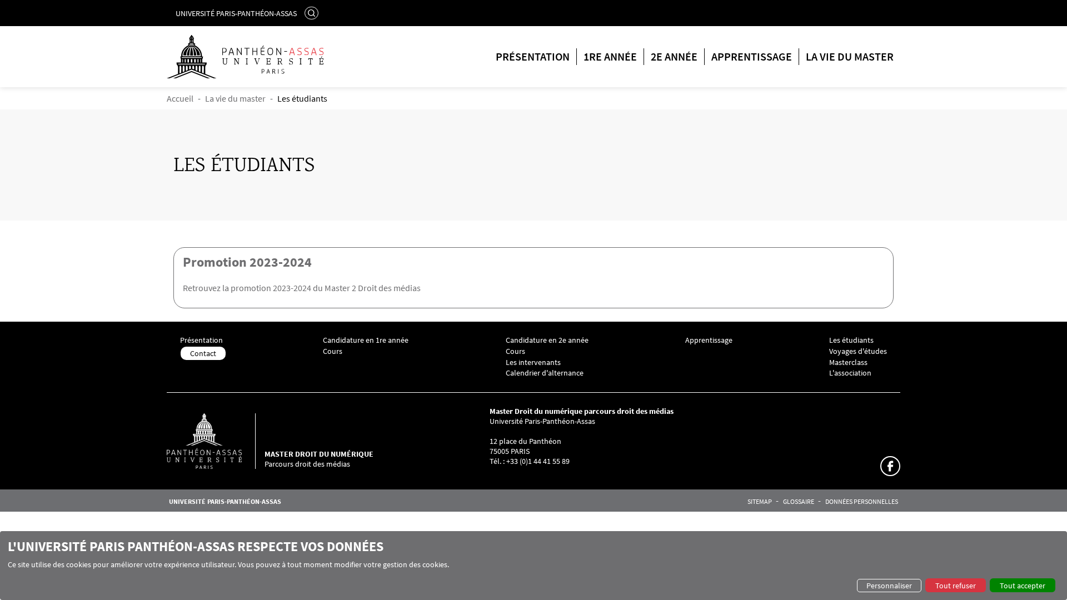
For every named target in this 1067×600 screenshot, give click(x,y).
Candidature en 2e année (547, 340)
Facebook (890, 466)
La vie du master (850, 56)
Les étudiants (851, 340)
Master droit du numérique (319, 454)
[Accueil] (216, 441)
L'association (850, 373)
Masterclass (848, 362)
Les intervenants (533, 362)
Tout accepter (1022, 586)
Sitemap (759, 502)
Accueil (180, 98)
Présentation (533, 56)
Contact (203, 353)
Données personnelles (861, 502)
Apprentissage (751, 56)
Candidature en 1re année (365, 340)
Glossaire (798, 502)
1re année (610, 56)
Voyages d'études (858, 351)
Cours (332, 351)
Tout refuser (955, 586)
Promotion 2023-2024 (247, 262)
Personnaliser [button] (889, 586)
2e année (674, 56)
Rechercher (312, 13)
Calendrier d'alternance (545, 373)
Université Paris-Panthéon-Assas (236, 13)
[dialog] (533, 565)
